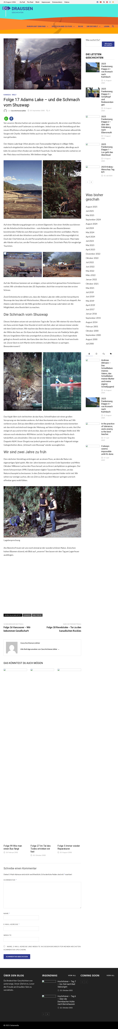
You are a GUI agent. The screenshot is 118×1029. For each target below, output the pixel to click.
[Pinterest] (107, 2)
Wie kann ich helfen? (108, 44)
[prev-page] (87, 182)
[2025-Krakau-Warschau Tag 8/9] (93, 167)
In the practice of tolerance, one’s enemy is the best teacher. (107, 428)
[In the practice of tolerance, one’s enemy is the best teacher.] (93, 424)
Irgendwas (49, 975)
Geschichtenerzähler (18, 110)
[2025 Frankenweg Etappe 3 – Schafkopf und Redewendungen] (93, 89)
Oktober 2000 (92, 330)
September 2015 (93, 318)
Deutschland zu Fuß (62, 26)
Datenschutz (57, 2)
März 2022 (90, 275)
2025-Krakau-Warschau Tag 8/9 (107, 169)
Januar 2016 (91, 313)
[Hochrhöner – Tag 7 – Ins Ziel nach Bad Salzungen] (49, 981)
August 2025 (91, 206)
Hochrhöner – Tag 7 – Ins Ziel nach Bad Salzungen (67, 984)
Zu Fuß (22, 2)
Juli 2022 (90, 262)
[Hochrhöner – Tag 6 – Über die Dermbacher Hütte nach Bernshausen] (49, 996)
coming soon (90, 975)
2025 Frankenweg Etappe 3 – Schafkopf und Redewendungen (107, 97)
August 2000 (91, 339)
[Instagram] (110, 2)
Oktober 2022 (92, 258)
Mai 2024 (90, 232)
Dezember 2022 (93, 253)
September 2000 (93, 335)
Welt (37, 2)
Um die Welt (92, 26)
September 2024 (93, 219)
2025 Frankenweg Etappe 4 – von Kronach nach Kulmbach (107, 70)
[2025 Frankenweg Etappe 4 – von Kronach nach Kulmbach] (93, 64)
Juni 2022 (90, 266)
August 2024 (91, 223)
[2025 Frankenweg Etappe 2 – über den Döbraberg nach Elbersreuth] (93, 117)
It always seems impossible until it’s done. (107, 450)
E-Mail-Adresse (12, 924)
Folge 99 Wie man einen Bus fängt (13, 847)
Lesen (106, 26)
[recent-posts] (96, 354)
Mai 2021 (90, 288)
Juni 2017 (90, 309)
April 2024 (90, 236)
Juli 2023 (90, 241)
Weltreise (37, 615)
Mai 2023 (90, 245)
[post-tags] (110, 354)
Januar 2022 (91, 279)
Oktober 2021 (92, 283)
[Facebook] (97, 2)
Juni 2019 (90, 296)
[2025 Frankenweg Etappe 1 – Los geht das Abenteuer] (93, 144)
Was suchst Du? (93, 40)
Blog (80, 26)
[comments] (103, 354)
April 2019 (90, 305)
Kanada (7, 95)
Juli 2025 (90, 211)
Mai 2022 (90, 271)
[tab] (89, 354)
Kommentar (10, 880)
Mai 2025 (90, 215)
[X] (104, 2)
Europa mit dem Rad (36, 26)
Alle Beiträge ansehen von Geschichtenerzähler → (39, 649)
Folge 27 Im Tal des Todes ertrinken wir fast (41, 848)
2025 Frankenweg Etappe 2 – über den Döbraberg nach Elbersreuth (106, 124)
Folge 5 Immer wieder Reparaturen (69, 847)
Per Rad (30, 2)
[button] (6, 119)
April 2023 (90, 249)
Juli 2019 (90, 292)
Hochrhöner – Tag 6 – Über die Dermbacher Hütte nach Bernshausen (67, 1000)
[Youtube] (101, 2)
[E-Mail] (113, 2)
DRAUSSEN (22, 8)
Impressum (46, 2)
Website (8, 935)
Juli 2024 (90, 228)
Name (7, 913)
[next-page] (91, 182)
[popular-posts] (89, 354)
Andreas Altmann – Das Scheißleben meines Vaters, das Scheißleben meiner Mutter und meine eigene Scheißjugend (107, 373)
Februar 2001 (92, 326)
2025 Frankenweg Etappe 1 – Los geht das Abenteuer (107, 149)
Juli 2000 (90, 343)
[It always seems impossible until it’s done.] (93, 446)
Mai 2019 (90, 301)
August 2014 (91, 322)
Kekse (67, 2)
